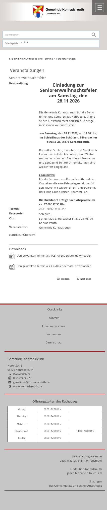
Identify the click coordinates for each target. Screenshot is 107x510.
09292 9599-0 (21, 373)
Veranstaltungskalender (87, 456)
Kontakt (54, 318)
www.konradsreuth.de (27, 386)
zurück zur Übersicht (22, 235)
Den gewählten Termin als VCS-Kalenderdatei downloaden (54, 255)
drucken (65, 278)
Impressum (54, 334)
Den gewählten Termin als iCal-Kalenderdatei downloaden (54, 266)
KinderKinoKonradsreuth (86, 469)
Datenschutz (53, 342)
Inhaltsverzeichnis (53, 326)
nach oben (86, 278)
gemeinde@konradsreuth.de (31, 382)
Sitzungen (95, 481)
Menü (99, 7)
